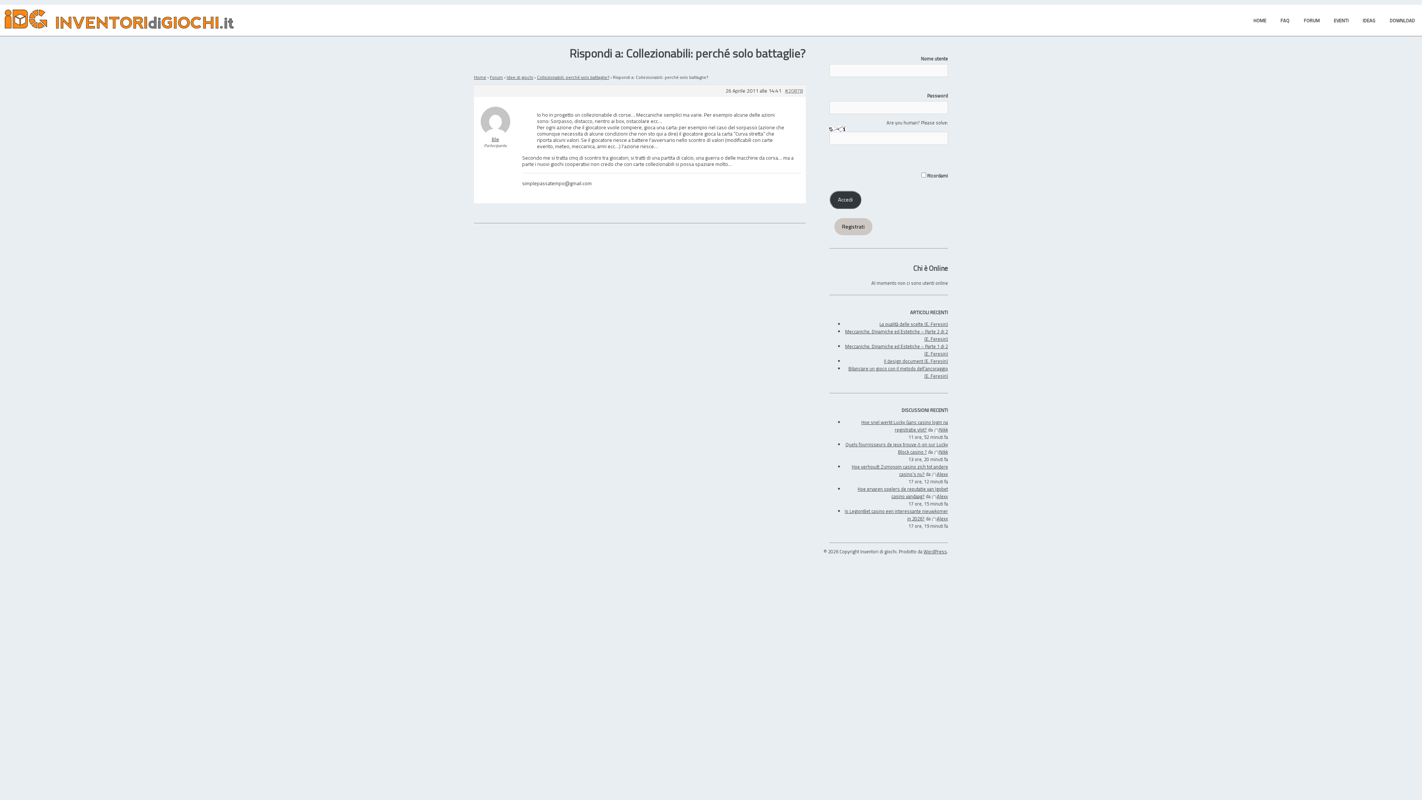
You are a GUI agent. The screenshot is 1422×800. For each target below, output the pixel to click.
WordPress (935, 551)
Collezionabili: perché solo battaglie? (573, 77)
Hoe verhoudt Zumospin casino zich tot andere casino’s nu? (900, 470)
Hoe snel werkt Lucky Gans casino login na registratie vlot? (904, 426)
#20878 (794, 91)
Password (937, 95)
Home (480, 77)
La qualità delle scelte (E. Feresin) (913, 324)
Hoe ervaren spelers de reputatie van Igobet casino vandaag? (903, 492)
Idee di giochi (520, 77)
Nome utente (934, 58)
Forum (496, 77)
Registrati (853, 227)
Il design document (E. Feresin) (916, 361)
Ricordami (937, 175)
